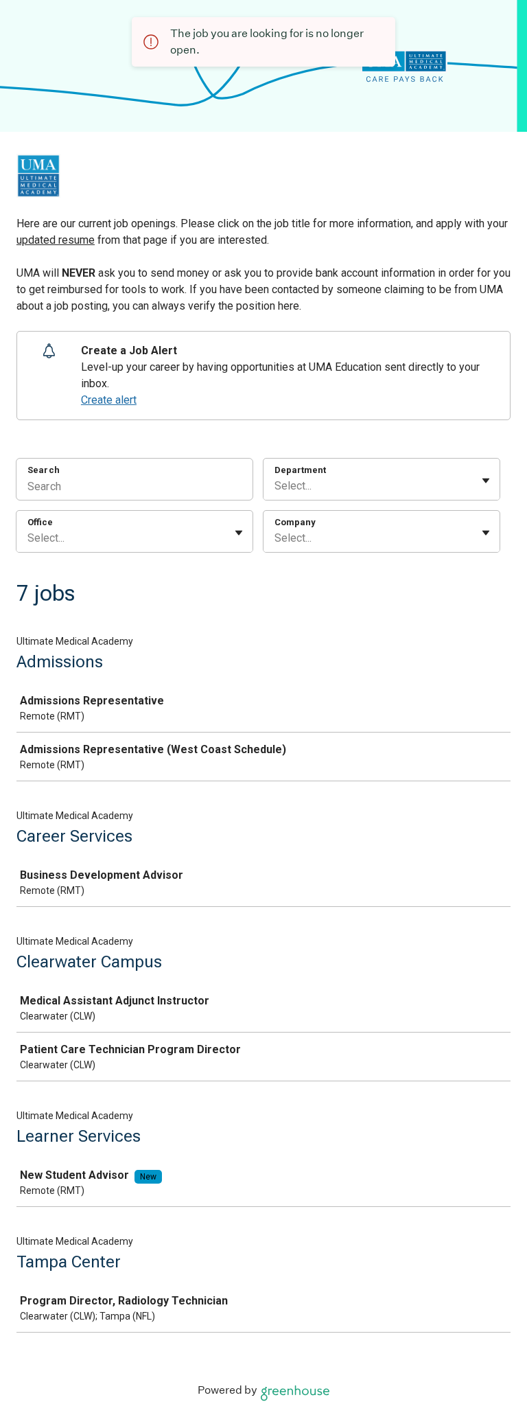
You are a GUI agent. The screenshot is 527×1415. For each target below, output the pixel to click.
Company (295, 522)
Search (43, 470)
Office (40, 522)
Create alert (109, 399)
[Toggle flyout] (486, 480)
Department (300, 470)
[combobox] (275, 486)
